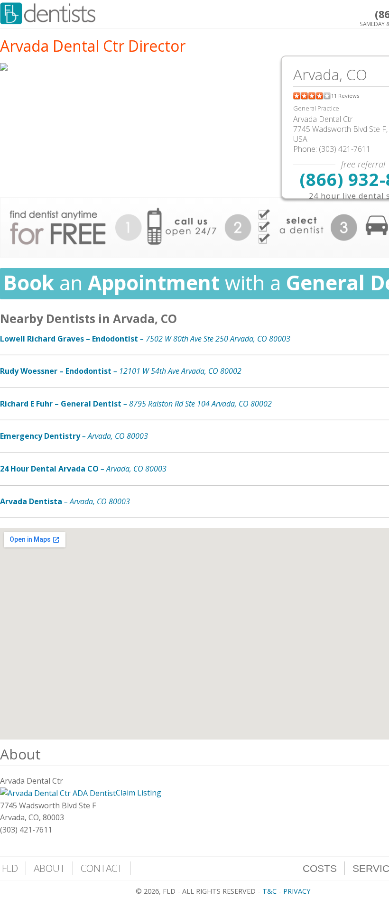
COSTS (320, 868)
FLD (10, 868)
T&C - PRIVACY (286, 891)
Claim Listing (138, 792)
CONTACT (101, 868)
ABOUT (49, 868)
